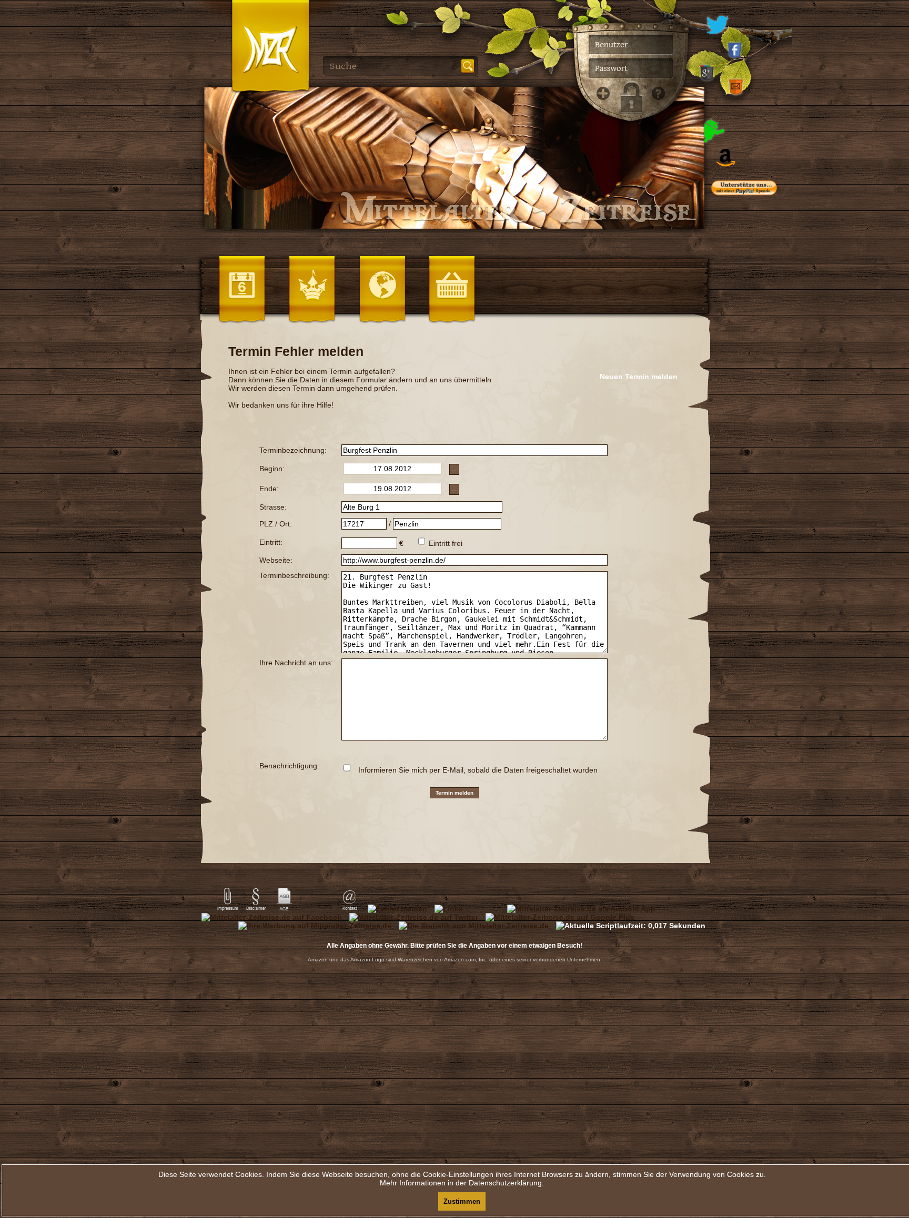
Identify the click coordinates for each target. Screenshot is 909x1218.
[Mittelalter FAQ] (655, 263)
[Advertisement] (760, 415)
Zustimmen (461, 1201)
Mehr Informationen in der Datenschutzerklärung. (462, 1183)
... (454, 469)
